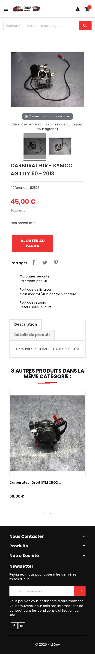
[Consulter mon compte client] (77, 9)
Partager (33, 262)
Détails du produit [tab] (32, 334)
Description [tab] (25, 324)
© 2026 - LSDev (47, 644)
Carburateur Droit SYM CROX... (35, 482)
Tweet (44, 262)
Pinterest (55, 262)
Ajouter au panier (33, 243)
